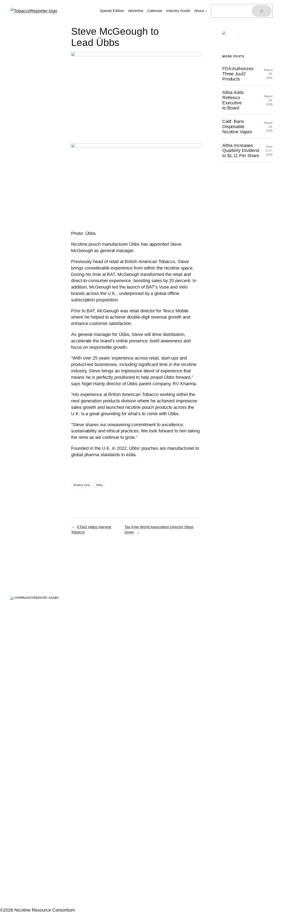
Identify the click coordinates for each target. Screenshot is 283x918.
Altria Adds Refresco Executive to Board (233, 100)
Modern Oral (81, 485)
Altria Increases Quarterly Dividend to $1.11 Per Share (240, 150)
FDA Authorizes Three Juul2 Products (237, 74)
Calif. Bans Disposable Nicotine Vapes (237, 126)
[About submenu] (206, 11)
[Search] (262, 11)
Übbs (99, 485)
